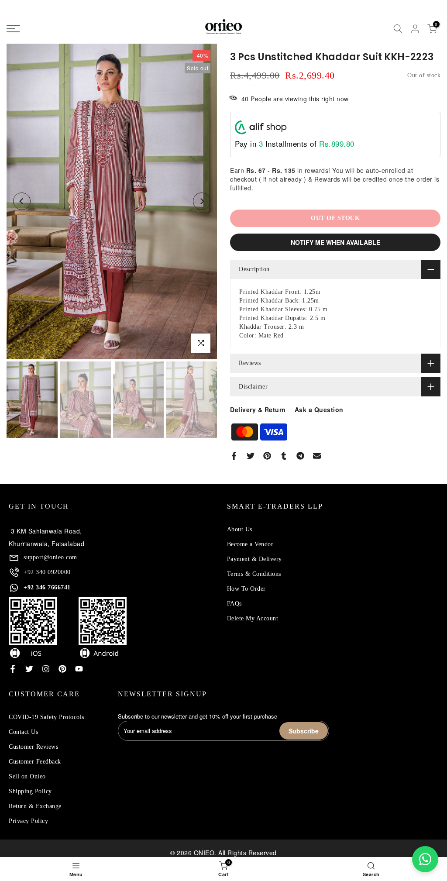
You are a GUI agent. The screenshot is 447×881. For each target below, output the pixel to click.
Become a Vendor (250, 544)
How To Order (246, 588)
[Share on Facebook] (234, 456)
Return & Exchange (35, 806)
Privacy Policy (28, 821)
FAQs (234, 603)
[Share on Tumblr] (284, 456)
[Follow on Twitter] (29, 669)
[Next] (201, 201)
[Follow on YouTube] (79, 669)
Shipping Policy (30, 791)
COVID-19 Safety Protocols (46, 717)
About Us (239, 529)
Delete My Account (253, 618)
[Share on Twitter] (250, 456)
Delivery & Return (258, 409)
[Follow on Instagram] (46, 669)
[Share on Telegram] (300, 456)
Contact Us (23, 732)
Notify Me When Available (335, 242)
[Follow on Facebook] (13, 669)
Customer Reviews (33, 746)
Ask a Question (319, 409)
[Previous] (22, 201)
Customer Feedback (35, 761)
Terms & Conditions (254, 574)
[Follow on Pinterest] (62, 669)
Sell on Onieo (27, 776)
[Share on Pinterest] (267, 456)
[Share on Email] (317, 456)
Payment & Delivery (254, 559)
